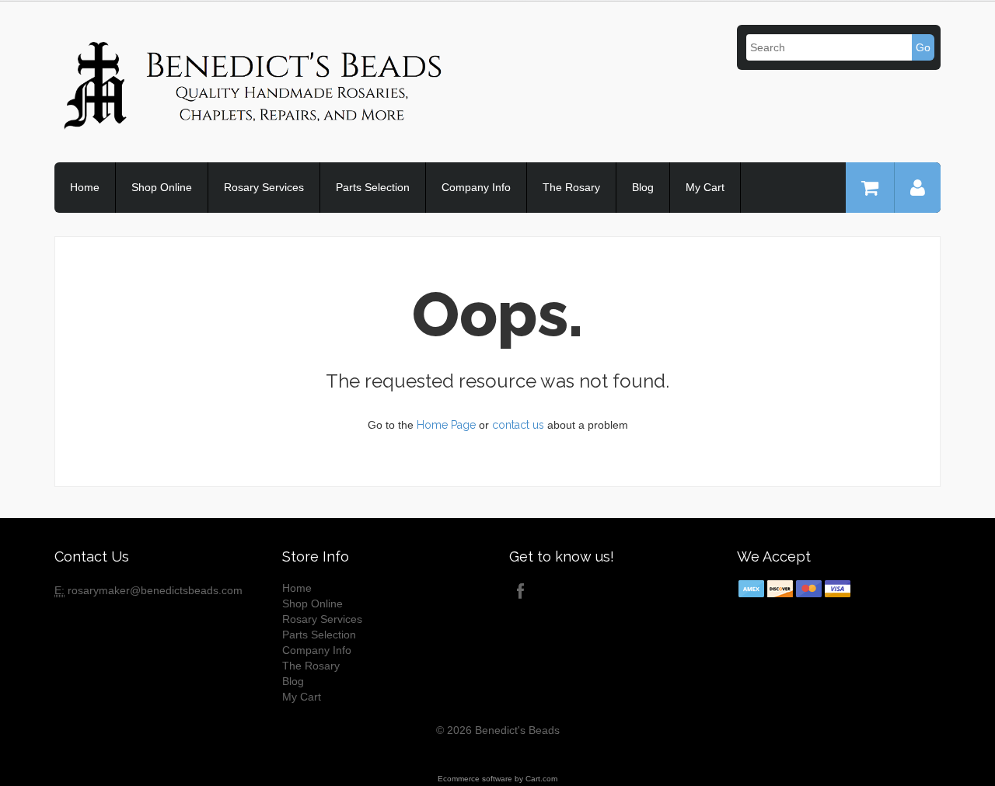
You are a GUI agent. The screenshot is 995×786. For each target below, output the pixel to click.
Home (85, 187)
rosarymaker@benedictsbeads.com (155, 590)
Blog (643, 187)
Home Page (446, 425)
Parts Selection (373, 187)
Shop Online (161, 187)
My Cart (705, 187)
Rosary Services (264, 187)
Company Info (476, 187)
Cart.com (541, 778)
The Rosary (571, 187)
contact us (518, 425)
